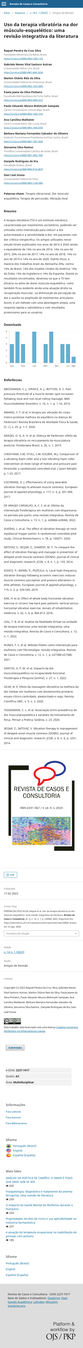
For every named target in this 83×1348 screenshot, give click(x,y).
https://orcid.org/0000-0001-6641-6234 (23, 72)
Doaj (64, 1298)
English (18, 1150)
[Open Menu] (4, 4)
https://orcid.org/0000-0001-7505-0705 (23, 127)
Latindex (38, 1302)
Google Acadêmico (20, 1302)
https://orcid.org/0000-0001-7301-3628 (23, 141)
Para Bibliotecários (16, 1123)
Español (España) (24, 1155)
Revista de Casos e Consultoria (28, 4)
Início (7, 13)
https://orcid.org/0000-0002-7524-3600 (23, 86)
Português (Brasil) (24, 1146)
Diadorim (54, 1298)
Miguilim (51, 1302)
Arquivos (20, 13)
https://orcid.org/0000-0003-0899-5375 (23, 100)
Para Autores (13, 1117)
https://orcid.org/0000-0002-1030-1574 (23, 114)
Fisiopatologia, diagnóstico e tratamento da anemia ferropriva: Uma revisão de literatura (39, 1193)
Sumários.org (16, 1306)
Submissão (15, 1047)
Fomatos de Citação (18, 933)
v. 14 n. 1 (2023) (39, 13)
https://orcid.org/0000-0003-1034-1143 (23, 58)
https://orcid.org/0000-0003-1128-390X (23, 183)
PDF (11, 875)
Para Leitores (13, 1111)
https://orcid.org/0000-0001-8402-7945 (23, 155)
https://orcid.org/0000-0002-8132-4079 (23, 169)
